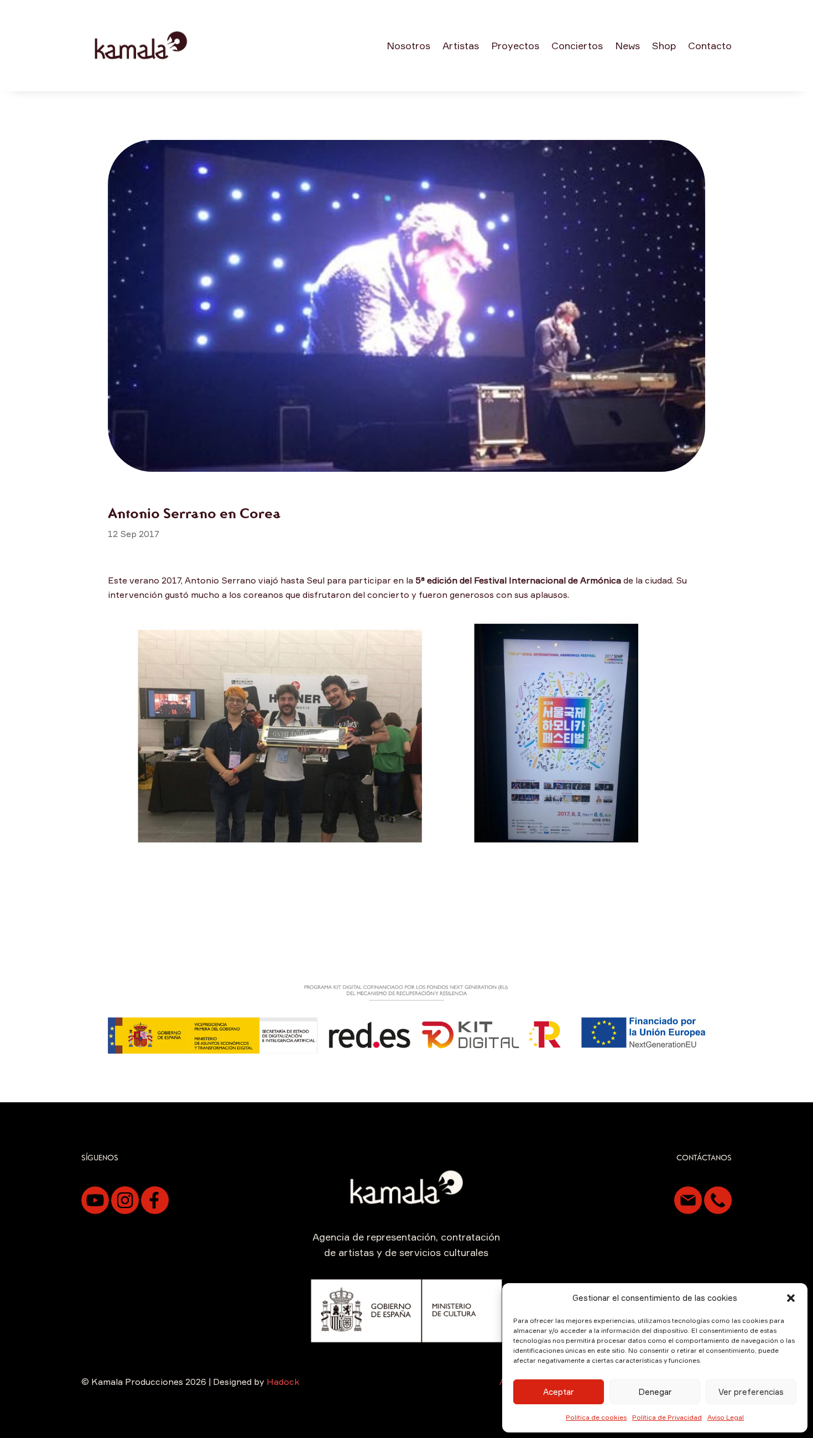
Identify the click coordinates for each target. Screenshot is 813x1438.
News (627, 45)
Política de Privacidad (667, 1417)
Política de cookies (596, 1417)
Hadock (283, 1381)
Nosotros (408, 45)
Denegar (655, 1392)
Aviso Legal (725, 1417)
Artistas (460, 45)
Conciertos (577, 45)
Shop (664, 45)
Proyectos (515, 45)
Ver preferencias (751, 1392)
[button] (790, 1298)
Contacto (710, 45)
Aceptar (558, 1392)
